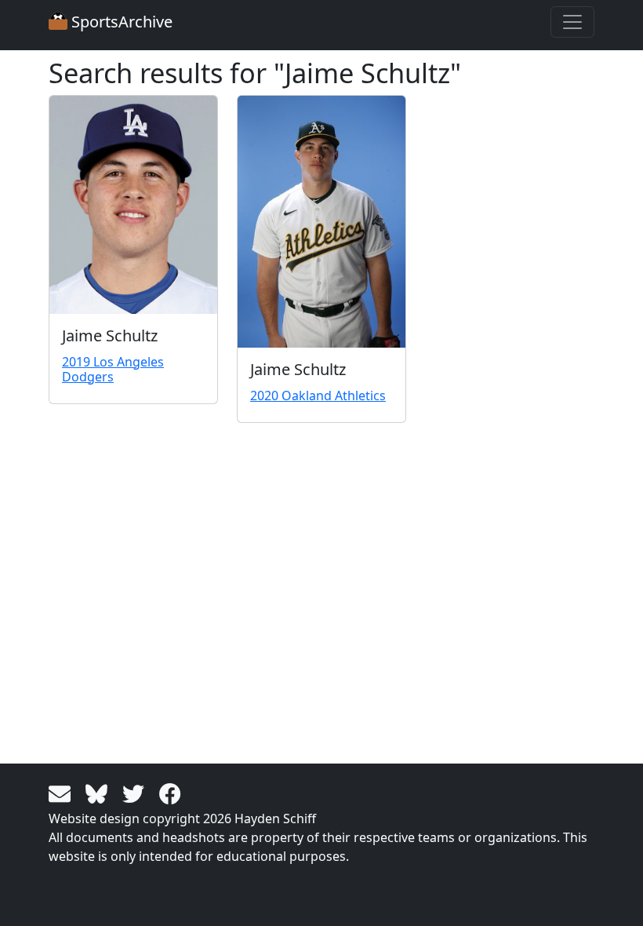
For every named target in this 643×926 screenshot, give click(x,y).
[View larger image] (133, 204)
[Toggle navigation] (572, 22)
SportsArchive (120, 21)
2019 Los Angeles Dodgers (113, 369)
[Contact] (62, 793)
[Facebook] (170, 793)
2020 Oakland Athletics (318, 395)
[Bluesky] (99, 793)
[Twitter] (136, 793)
